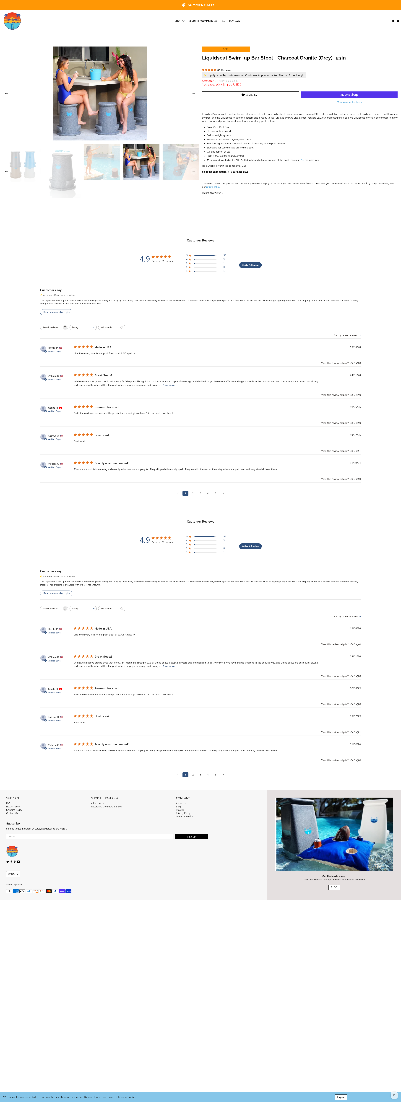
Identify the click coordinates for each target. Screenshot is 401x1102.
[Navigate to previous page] (178, 493)
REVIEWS (234, 21)
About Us (181, 803)
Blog (178, 806)
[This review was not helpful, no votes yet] (357, 363)
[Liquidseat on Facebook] (11, 862)
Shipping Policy (14, 810)
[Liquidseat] (12, 21)
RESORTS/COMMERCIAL (203, 21)
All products (97, 803)
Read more (168, 385)
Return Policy (13, 806)
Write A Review (250, 265)
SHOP (178, 21)
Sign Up (191, 836)
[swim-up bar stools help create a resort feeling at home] (100, 93)
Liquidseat (17, 885)
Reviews (180, 810)
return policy (213, 187)
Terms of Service (184, 816)
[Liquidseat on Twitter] (7, 862)
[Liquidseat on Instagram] (18, 862)
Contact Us (12, 813)
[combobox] (83, 327)
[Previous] (6, 93)
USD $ (11, 874)
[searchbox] (51, 327)
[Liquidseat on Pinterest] (14, 862)
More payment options (349, 102)
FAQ (223, 21)
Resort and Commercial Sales (106, 806)
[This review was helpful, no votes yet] (352, 363)
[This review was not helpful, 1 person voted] (357, 451)
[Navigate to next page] (223, 493)
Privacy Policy (183, 813)
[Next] (193, 93)
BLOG (334, 887)
